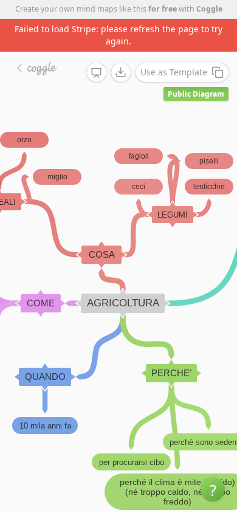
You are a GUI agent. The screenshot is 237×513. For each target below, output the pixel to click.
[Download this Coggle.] (121, 72)
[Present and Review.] (96, 73)
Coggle (209, 9)
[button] (213, 489)
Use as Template (173, 72)
